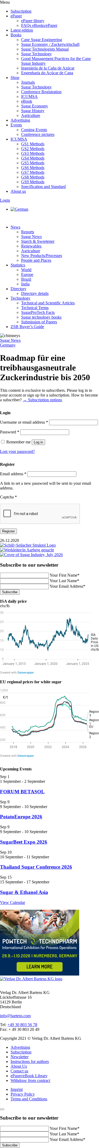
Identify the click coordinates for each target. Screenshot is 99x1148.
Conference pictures (37, 134)
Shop (15, 77)
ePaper (16, 16)
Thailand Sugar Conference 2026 (36, 867)
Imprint (17, 1089)
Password (9, 432)
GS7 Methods (32, 172)
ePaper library (32, 20)
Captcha (8, 497)
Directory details (35, 293)
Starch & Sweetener (37, 241)
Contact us (19, 1071)
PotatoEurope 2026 (21, 816)
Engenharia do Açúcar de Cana (47, 73)
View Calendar (12, 902)
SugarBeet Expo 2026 (23, 842)
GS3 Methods (32, 153)
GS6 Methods (32, 167)
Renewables (31, 246)
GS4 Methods (32, 158)
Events (16, 125)
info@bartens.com (15, 1015)
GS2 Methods (32, 148)
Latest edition (22, 30)
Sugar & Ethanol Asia (24, 892)
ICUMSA (29, 96)
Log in (38, 442)
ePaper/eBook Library (29, 1075)
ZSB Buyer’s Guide (27, 326)
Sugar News (31, 236)
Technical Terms (35, 307)
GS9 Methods (32, 182)
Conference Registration (41, 92)
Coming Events (34, 129)
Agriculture (30, 115)
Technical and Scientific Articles (48, 303)
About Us (19, 1066)
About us (18, 191)
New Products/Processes (41, 255)
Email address (13, 474)
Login (5, 200)
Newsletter (20, 1057)
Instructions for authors (30, 1061)
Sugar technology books (41, 317)
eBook (26, 101)
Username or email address (24, 422)
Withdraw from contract (30, 1080)
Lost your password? (17, 451)
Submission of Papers (39, 322)
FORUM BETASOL (22, 791)
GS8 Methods (32, 177)
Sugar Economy (34, 106)
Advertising (20, 120)
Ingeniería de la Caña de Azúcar (47, 68)
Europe (27, 274)
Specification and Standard (43, 186)
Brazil (26, 279)
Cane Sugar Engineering (41, 39)
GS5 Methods (32, 163)
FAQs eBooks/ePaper (39, 25)
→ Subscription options (42, 400)
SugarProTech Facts (38, 312)
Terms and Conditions (29, 1099)
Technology (20, 298)
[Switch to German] (19, 209)
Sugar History (32, 110)
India (25, 284)
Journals (28, 82)
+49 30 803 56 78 (22, 1024)
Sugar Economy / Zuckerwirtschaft (50, 44)
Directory (18, 288)
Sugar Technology (36, 54)
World (26, 270)
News (15, 227)
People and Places (36, 260)
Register (8, 531)
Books (16, 35)
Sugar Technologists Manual (45, 49)
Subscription (21, 11)
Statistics (18, 265)
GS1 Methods (32, 144)
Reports (27, 232)
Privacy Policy (23, 1094)
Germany (8, 345)
